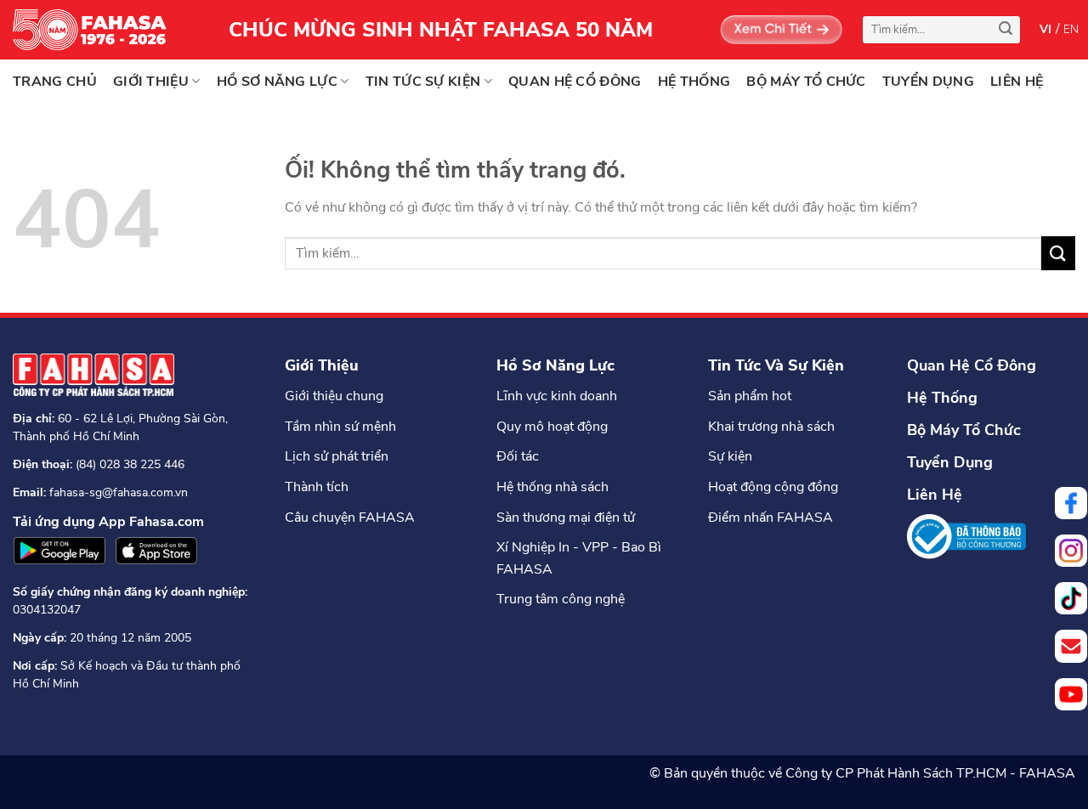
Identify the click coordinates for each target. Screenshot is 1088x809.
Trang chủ (55, 81)
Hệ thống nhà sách (552, 487)
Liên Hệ (934, 494)
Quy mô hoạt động (552, 426)
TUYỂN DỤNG (928, 81)
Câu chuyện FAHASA (350, 517)
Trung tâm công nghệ (560, 599)
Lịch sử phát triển (336, 456)
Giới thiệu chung (334, 396)
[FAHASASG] (98, 30)
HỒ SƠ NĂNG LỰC (277, 81)
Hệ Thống (942, 398)
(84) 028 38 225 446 (130, 464)
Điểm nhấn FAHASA (770, 517)
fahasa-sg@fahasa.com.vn (118, 492)
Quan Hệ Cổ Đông (971, 365)
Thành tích (316, 487)
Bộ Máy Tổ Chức (964, 430)
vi (1046, 29)
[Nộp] (1005, 29)
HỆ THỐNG (694, 81)
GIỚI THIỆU (151, 81)
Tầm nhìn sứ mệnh (340, 426)
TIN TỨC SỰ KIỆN (423, 81)
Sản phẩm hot (749, 396)
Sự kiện (730, 456)
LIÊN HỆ (1016, 81)
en (1071, 29)
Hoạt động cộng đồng (773, 487)
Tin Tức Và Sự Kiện (776, 365)
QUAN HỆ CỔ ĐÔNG (575, 81)
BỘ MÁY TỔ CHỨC (805, 81)
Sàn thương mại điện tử (565, 517)
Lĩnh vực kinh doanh (556, 396)
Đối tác (517, 456)
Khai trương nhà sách (771, 426)
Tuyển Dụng (950, 462)
